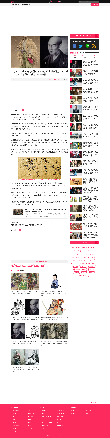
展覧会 (85, 269)
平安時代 (78, 251)
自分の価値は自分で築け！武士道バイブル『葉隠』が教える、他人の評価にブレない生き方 (54, 293)
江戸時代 (37, 265)
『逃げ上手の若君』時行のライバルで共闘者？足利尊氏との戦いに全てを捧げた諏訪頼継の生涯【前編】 (90, 81)
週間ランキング (60, 425)
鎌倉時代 (92, 269)
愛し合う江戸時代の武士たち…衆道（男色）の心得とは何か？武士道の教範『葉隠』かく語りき (54, 343)
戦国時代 (84, 248)
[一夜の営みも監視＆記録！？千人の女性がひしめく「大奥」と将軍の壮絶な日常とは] (76, 227)
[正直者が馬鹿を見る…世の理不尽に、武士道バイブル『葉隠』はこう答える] (54, 307)
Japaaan (55, 1)
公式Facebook (74, 46)
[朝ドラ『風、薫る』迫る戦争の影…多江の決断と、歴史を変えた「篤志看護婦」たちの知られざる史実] (76, 100)
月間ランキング (46, 428)
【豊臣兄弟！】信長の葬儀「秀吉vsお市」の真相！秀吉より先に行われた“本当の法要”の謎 (90, 117)
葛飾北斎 (92, 272)
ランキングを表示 (84, 242)
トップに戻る (95, 402)
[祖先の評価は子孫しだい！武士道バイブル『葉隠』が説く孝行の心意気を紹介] (25, 281)
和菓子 (29, 422)
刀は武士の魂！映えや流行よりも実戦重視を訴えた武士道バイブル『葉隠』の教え (52, 7)
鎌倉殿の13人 (84, 275)
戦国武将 (92, 251)
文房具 (76, 266)
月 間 (94, 56)
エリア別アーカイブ (47, 422)
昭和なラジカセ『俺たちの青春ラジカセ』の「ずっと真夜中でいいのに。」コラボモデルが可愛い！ (90, 135)
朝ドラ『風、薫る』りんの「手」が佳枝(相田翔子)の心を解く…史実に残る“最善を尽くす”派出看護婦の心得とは (90, 235)
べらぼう (84, 260)
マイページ (45, 419)
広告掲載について (46, 416)
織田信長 (92, 260)
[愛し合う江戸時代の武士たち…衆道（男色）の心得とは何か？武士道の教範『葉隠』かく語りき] (54, 331)
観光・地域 (16, 425)
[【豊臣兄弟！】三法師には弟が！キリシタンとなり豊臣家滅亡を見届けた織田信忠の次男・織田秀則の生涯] (76, 73)
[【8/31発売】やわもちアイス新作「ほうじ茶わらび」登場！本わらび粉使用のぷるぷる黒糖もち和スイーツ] (76, 181)
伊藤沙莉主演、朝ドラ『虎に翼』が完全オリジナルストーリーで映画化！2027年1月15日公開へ (90, 108)
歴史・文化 (29, 7)
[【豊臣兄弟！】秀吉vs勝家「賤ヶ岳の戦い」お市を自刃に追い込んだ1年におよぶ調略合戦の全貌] (76, 64)
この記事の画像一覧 (40, 262)
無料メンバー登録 (61, 419)
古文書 (19, 265)
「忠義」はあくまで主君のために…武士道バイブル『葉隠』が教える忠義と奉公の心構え (25, 318)
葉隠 (43, 265)
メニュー (12, 2)
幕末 (82, 257)
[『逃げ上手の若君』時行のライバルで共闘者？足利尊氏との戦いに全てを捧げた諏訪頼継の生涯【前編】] (76, 82)
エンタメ (30, 425)
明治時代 (74, 263)
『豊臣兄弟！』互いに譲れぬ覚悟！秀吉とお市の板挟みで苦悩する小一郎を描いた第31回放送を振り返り (90, 189)
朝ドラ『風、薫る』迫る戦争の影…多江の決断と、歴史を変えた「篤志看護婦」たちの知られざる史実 (90, 99)
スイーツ (87, 254)
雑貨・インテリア (17, 419)
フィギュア (84, 266)
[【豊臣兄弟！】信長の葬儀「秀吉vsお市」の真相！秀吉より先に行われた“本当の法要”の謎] (76, 118)
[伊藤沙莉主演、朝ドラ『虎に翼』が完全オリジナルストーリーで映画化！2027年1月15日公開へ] (76, 109)
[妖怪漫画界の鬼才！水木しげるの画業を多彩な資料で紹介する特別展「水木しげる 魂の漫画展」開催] (76, 145)
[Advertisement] (39, 22)
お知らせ (44, 413)
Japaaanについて (61, 413)
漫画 (87, 257)
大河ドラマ (92, 248)
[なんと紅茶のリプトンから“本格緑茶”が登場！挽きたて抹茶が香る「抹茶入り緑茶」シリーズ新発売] (76, 199)
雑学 (93, 254)
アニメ (85, 251)
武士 (25, 265)
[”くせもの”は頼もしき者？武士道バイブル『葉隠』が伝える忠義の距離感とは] (25, 331)
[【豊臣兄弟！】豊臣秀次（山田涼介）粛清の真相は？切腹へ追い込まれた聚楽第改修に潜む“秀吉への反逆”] (76, 154)
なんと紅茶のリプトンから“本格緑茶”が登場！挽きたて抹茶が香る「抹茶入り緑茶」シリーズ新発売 (90, 198)
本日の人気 (45, 425)
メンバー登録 (95, 4)
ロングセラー (78, 254)
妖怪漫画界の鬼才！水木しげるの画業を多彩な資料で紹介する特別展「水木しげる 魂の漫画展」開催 (91, 144)
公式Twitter (81, 46)
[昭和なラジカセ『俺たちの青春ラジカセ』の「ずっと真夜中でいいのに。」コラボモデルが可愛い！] (76, 136)
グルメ (14, 422)
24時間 (74, 56)
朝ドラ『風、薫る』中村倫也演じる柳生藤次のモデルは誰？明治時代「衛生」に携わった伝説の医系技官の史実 (90, 90)
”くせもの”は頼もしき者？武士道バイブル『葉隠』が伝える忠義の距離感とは (24, 342)
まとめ (29, 410)
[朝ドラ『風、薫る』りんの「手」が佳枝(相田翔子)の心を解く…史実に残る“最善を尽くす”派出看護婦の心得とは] (76, 236)
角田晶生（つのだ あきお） (54, 79)
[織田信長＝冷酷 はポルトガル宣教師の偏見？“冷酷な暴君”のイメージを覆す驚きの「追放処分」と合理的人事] (76, 208)
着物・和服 (30, 416)
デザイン (95, 263)
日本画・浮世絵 (31, 413)
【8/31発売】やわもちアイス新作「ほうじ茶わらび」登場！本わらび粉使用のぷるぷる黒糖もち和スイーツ (90, 180)
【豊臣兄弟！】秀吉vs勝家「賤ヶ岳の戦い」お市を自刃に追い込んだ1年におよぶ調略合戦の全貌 (90, 63)
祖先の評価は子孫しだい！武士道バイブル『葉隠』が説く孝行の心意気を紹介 (24, 292)
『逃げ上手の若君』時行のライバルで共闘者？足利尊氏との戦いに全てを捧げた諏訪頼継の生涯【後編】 (90, 171)
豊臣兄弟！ (92, 266)
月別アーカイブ (60, 422)
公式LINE (87, 46)
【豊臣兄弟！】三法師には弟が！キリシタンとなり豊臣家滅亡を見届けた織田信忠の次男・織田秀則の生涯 (90, 72)
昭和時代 (77, 272)
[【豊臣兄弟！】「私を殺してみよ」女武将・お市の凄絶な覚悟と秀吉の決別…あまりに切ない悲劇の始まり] (76, 163)
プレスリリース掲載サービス (84, 36)
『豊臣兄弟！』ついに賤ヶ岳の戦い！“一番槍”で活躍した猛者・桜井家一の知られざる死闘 (90, 217)
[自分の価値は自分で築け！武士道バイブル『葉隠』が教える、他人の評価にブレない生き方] (54, 281)
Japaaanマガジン (21, 7)
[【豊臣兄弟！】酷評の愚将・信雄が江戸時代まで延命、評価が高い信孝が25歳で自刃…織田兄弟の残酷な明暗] (76, 127)
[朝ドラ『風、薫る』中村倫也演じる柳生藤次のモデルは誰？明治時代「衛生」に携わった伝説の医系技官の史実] (76, 91)
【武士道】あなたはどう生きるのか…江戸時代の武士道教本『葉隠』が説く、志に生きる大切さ (25, 369)
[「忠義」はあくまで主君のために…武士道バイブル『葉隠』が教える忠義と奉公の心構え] (25, 307)
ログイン (88, 4)
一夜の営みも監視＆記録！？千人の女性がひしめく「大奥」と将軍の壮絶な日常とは (90, 225)
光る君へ (85, 272)
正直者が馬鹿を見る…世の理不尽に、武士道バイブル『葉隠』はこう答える (54, 318)
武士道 (30, 265)
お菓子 (76, 257)
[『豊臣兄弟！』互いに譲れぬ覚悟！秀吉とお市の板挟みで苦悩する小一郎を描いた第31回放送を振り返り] (76, 190)
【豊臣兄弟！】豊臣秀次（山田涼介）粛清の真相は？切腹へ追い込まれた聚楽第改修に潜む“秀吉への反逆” (90, 153)
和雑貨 (29, 419)
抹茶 (89, 263)
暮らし (14, 428)
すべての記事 (16, 410)
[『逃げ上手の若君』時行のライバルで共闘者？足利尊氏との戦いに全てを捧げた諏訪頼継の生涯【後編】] (76, 172)
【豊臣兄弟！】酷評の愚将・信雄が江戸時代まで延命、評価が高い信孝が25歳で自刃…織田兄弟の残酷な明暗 (91, 126)
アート (14, 413)
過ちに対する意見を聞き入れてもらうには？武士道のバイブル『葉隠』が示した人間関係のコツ (45, 211)
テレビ (77, 260)
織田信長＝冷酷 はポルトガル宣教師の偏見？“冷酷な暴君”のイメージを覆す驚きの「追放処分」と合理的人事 (91, 207)
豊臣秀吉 (78, 269)
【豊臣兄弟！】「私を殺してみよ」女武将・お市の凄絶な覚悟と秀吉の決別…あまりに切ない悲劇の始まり (90, 162)
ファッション (16, 416)
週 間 (84, 56)
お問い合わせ (60, 416)
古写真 (14, 431)
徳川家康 (82, 263)
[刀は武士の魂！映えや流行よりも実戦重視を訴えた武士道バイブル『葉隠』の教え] (39, 52)
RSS (94, 46)
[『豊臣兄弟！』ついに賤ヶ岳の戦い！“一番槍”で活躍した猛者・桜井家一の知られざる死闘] (76, 217)
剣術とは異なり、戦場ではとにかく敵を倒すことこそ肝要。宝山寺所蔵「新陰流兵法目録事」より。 (39, 179)
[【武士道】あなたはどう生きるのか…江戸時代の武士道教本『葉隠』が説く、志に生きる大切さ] (25, 357)
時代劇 (93, 257)
